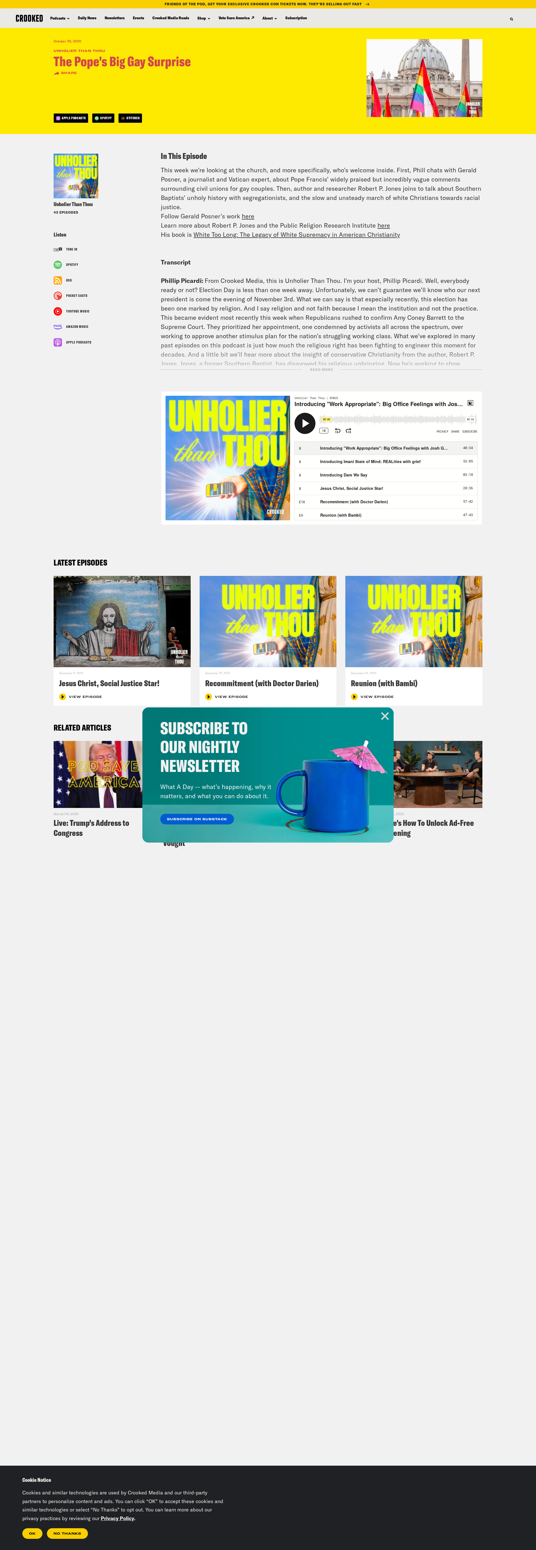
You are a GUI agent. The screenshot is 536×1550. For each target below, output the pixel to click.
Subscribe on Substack (197, 819)
